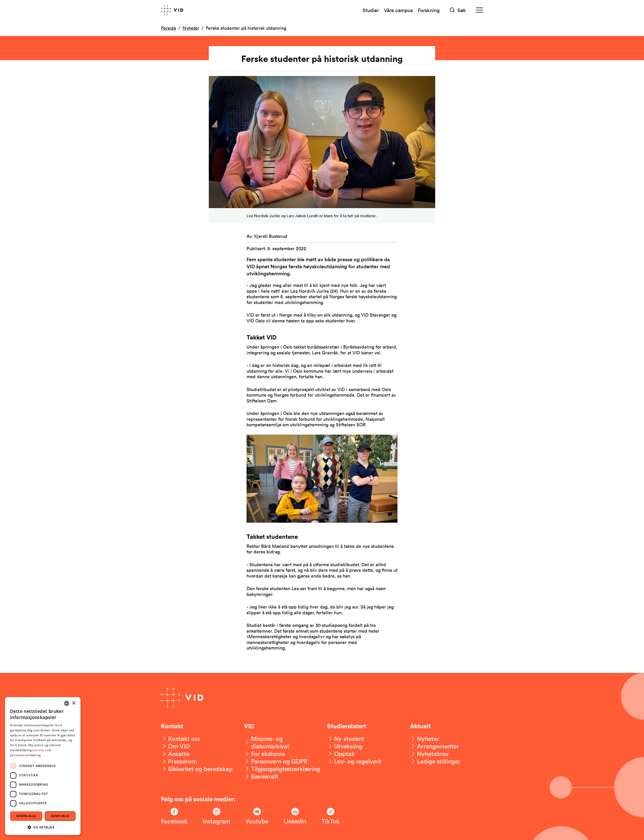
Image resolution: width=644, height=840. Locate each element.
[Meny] (479, 10)
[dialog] (42, 766)
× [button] (73, 703)
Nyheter (191, 28)
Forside (168, 28)
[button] (42, 827)
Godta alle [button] (26, 816)
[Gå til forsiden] (172, 10)
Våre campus (398, 10)
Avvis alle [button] (60, 816)
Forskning (429, 10)
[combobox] (66, 703)
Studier (371, 10)
